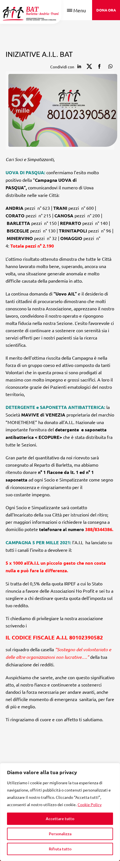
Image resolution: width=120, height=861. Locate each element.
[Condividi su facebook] (99, 66)
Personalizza (60, 833)
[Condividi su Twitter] (89, 66)
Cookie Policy (90, 804)
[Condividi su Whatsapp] (109, 66)
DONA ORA (106, 10)
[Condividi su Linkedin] (79, 66)
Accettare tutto (60, 818)
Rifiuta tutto (60, 848)
